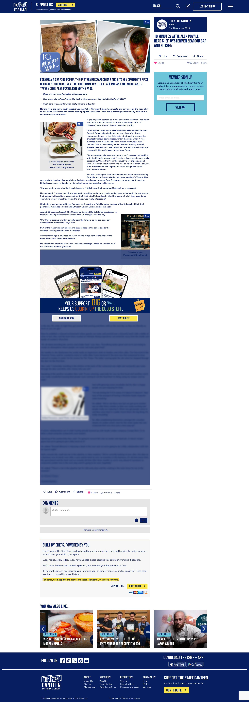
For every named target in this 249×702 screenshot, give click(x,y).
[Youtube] (86, 660)
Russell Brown (94, 133)
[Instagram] (68, 660)
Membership (89, 687)
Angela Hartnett (95, 147)
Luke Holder (113, 147)
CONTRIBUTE (64, 5)
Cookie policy (114, 698)
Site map (147, 687)
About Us (88, 681)
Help (145, 681)
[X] (74, 660)
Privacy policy (134, 698)
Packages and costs (129, 687)
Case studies (106, 684)
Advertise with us (108, 687)
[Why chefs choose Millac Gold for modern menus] (66, 629)
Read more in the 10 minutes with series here (65, 94)
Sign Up (87, 684)
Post (144, 520)
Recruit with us (127, 684)
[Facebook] (62, 660)
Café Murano (93, 177)
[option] (66, 629)
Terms (124, 698)
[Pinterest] (80, 660)
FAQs (145, 684)
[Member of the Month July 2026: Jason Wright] (180, 629)
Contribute (123, 318)
